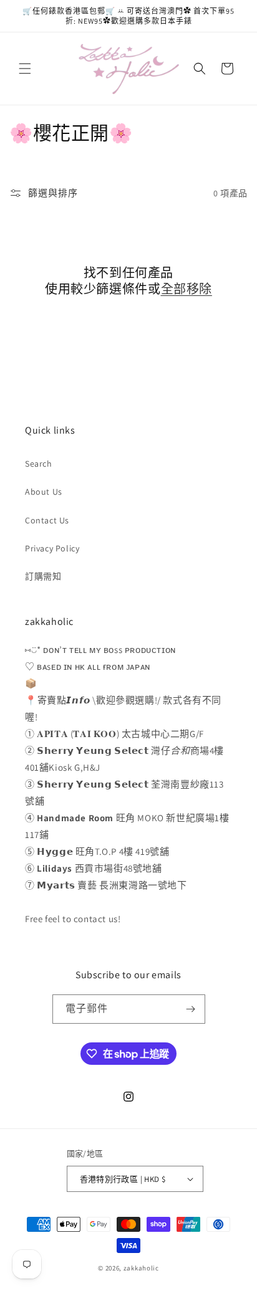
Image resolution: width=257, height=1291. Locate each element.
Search (38, 463)
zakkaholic (141, 1268)
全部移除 (186, 289)
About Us (43, 491)
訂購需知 (43, 576)
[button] (25, 68)
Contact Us (47, 520)
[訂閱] (191, 1009)
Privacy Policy (52, 548)
